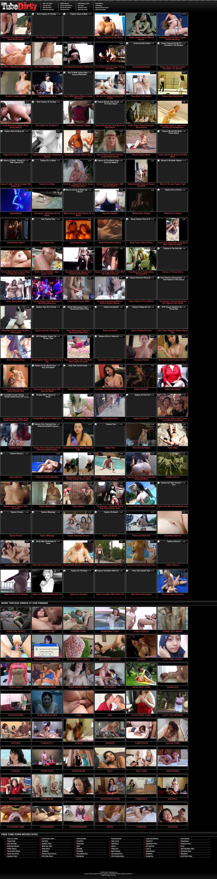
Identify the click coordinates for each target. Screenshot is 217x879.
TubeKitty (98, 5)
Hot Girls (81, 5)
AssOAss (80, 841)
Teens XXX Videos (66, 5)
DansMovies (150, 851)
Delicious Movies (48, 9)
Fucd (182, 846)
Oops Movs (99, 3)
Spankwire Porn (151, 844)
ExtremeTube (81, 839)
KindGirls (149, 854)
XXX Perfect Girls (83, 3)
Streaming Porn (116, 854)
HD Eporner (150, 846)
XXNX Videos (64, 3)
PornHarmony (116, 839)
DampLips (80, 856)
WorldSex (184, 854)
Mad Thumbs (115, 851)
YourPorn (149, 841)
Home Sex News (65, 7)
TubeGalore (185, 841)
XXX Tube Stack (100, 9)
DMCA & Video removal (108, 875)
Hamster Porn (64, 9)
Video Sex (114, 849)
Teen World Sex (82, 854)
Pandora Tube (82, 7)
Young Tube (47, 5)
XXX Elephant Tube (187, 849)
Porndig (79, 849)
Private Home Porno (102, 7)
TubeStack (115, 844)
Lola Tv (148, 849)
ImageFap (149, 856)
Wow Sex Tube (83, 9)
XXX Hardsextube (117, 856)
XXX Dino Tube (186, 851)
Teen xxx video (47, 3)
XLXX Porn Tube (186, 856)
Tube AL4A (115, 841)
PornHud (80, 851)
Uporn (113, 846)
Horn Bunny (185, 839)
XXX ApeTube (47, 7)
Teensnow (80, 844)
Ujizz (78, 846)
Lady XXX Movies (152, 839)
